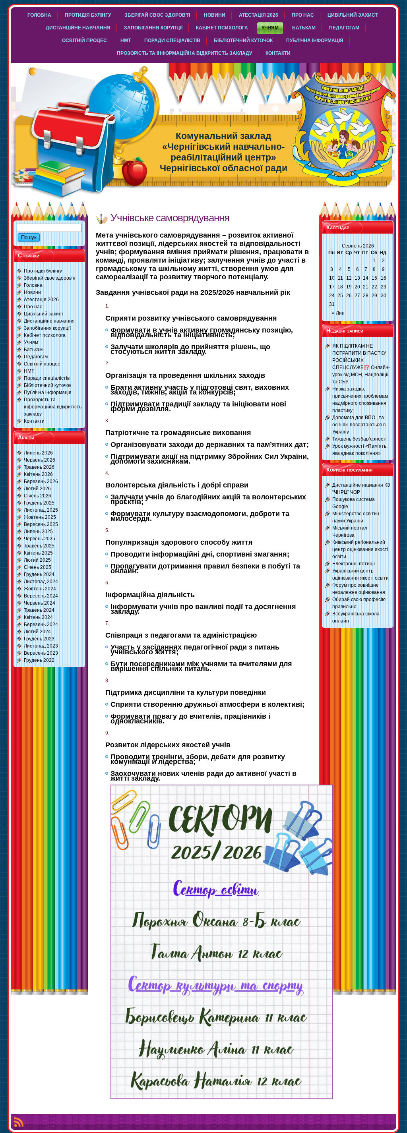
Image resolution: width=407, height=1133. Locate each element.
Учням (31, 342)
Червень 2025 (39, 538)
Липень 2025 (38, 531)
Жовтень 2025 (40, 517)
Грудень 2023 (39, 639)
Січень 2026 (37, 496)
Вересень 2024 (41, 596)
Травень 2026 (39, 467)
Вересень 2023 (41, 653)
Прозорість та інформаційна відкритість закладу (52, 407)
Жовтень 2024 (40, 589)
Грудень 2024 (39, 574)
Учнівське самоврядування (169, 218)
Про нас (33, 306)
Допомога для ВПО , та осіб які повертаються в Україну (359, 425)
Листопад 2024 (41, 581)
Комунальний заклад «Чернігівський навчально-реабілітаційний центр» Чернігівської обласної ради (223, 152)
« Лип (338, 313)
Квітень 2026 (38, 474)
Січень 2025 (37, 567)
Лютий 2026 (37, 488)
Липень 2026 (38, 453)
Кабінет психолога (45, 335)
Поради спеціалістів (47, 378)
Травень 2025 (39, 546)
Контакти (34, 421)
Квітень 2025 (38, 553)
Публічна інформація (48, 392)
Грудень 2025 (39, 503)
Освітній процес (42, 364)
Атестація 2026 (41, 299)
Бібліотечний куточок (47, 385)
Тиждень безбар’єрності (359, 439)
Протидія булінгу (43, 271)
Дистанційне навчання (49, 321)
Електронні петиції (353, 563)
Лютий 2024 (37, 631)
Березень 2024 (41, 624)
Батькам (33, 349)
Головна (33, 285)
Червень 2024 (39, 603)
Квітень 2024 (38, 617)
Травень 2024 (39, 610)
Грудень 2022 (39, 660)
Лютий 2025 (37, 560)
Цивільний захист (44, 314)
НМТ (29, 371)
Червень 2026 (39, 460)
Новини (32, 292)
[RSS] (18, 1123)
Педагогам (36, 357)
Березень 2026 (41, 481)
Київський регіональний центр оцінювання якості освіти (360, 549)
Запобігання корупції (47, 328)
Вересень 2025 (41, 524)
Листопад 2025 (41, 510)
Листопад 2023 (41, 646)
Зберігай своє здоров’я (50, 278)
